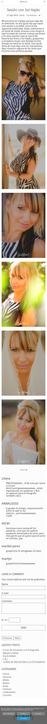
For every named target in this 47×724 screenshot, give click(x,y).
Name (5, 584)
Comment (7, 601)
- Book (5, 686)
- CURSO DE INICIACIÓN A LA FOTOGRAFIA (23, 662)
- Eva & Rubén (9, 656)
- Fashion (6, 689)
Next (17, 638)
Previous (7, 638)
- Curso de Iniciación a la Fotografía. (20, 650)
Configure (23, 713)
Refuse (39, 713)
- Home (5, 674)
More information (9, 713)
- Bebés (5, 680)
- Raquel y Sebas (10, 653)
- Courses (6, 695)
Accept (24, 718)
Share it (23, 470)
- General (6, 677)
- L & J (5, 659)
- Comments (31, 15)
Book (22, 15)
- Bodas (5, 683)
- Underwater (9, 692)
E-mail (5, 593)
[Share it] (39, 15)
